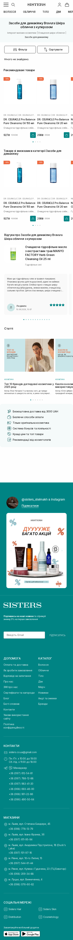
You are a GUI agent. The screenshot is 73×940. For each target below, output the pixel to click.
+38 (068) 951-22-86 (21, 794)
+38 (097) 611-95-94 (20, 839)
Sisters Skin (49, 909)
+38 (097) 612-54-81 (21, 773)
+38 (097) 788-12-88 (21, 778)
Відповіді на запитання (17, 675)
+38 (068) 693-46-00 (21, 788)
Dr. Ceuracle (10, 115)
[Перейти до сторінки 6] (42, 399)
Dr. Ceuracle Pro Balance (27, 115)
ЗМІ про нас (11, 686)
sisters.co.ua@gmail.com (23, 752)
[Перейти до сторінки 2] (35, 141)
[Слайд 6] (35, 319)
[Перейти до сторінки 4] (37, 399)
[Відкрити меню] (6, 4)
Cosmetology (50, 916)
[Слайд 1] (23, 319)
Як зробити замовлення (18, 670)
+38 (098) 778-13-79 (21, 828)
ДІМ (58, 11)
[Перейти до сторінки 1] (30, 399)
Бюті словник (11, 703)
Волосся (43, 664)
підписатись (57, 635)
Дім (40, 681)
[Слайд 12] (49, 319)
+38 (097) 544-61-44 (21, 863)
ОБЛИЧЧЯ (29, 11)
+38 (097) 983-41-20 (21, 783)
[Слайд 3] (28, 319)
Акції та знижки (47, 698)
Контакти (9, 709)
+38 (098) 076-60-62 (21, 884)
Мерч (41, 686)
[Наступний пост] (62, 550)
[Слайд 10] (44, 319)
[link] (66, 4)
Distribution (15, 916)
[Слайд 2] (26, 319)
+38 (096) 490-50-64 (21, 799)
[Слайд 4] (30, 319)
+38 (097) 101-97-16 (20, 852)
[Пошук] (13, 4)
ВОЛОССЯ (10, 11)
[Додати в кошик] (33, 135)
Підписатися (30, 505)
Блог (6, 698)
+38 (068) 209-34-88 (21, 873)
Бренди (42, 703)
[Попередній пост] (11, 550)
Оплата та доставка (16, 664)
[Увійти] (59, 4)
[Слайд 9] (42, 319)
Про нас (8, 681)
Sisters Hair (15, 909)
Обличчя (43, 670)
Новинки (43, 692)
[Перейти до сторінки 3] (37, 141)
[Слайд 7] (37, 319)
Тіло (40, 675)
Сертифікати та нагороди (19, 692)
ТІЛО (46, 11)
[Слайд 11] (46, 319)
